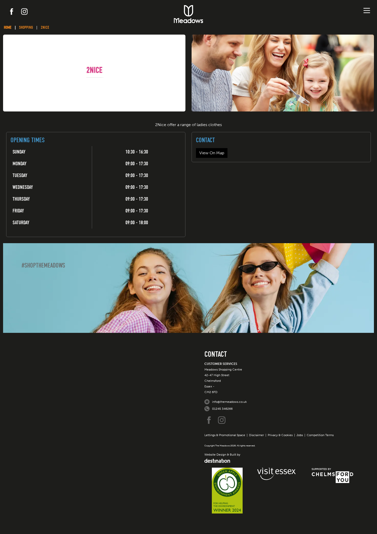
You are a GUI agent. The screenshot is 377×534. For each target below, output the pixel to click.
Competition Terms (320, 435)
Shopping (26, 27)
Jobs (299, 435)
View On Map (211, 152)
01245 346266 (222, 408)
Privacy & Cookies (280, 435)
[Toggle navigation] (367, 10)
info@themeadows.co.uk (229, 402)
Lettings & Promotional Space (224, 435)
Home (7, 27)
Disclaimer (256, 435)
